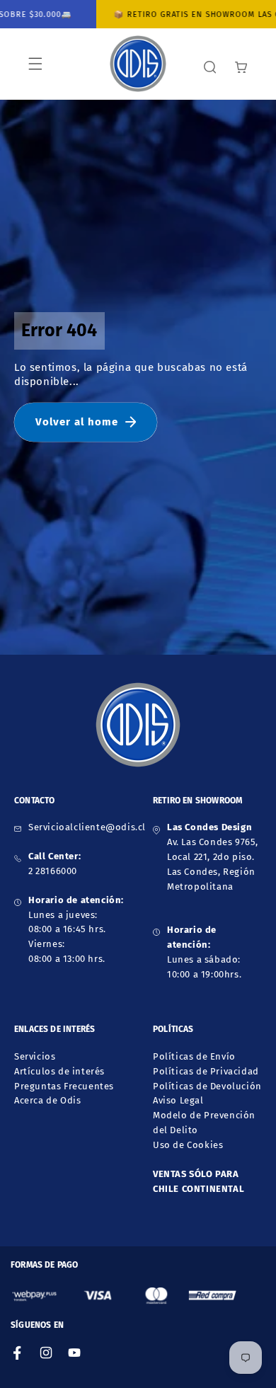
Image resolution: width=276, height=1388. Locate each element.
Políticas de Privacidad (206, 1071)
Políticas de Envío (194, 1056)
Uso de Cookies (188, 1145)
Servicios (34, 1056)
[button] (35, 63)
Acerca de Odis (47, 1100)
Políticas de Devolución (207, 1086)
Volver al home (76, 421)
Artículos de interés (59, 1071)
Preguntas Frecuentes (64, 1086)
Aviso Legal (178, 1100)
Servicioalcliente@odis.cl (87, 827)
